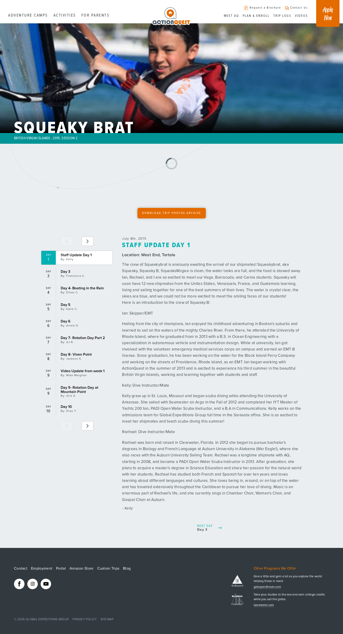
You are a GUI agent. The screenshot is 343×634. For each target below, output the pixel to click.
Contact (20, 568)
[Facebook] (19, 584)
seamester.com (264, 605)
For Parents (95, 15)
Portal (61, 568)
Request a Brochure (265, 8)
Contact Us (299, 8)
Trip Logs (282, 16)
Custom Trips (108, 568)
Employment (41, 568)
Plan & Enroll (256, 16)
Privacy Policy (85, 619)
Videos (301, 16)
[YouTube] (46, 584)
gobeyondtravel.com (267, 586)
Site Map (107, 619)
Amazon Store (82, 568)
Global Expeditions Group (47, 619)
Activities (64, 15)
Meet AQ (231, 16)
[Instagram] (32, 584)
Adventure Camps (28, 15)
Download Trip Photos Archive (171, 213)
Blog (127, 568)
